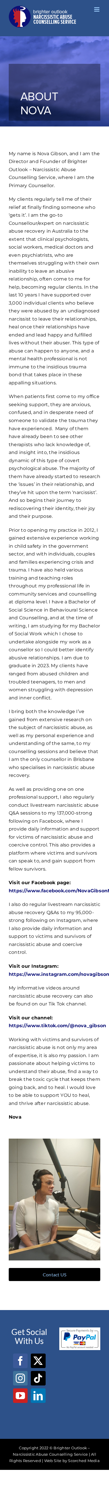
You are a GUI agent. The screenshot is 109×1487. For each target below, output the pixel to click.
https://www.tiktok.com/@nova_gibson (57, 1025)
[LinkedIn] (38, 1395)
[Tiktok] (38, 1378)
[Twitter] (38, 1361)
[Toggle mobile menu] (97, 9)
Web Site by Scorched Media (72, 1460)
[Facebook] (20, 1361)
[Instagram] (20, 1378)
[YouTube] (20, 1395)
